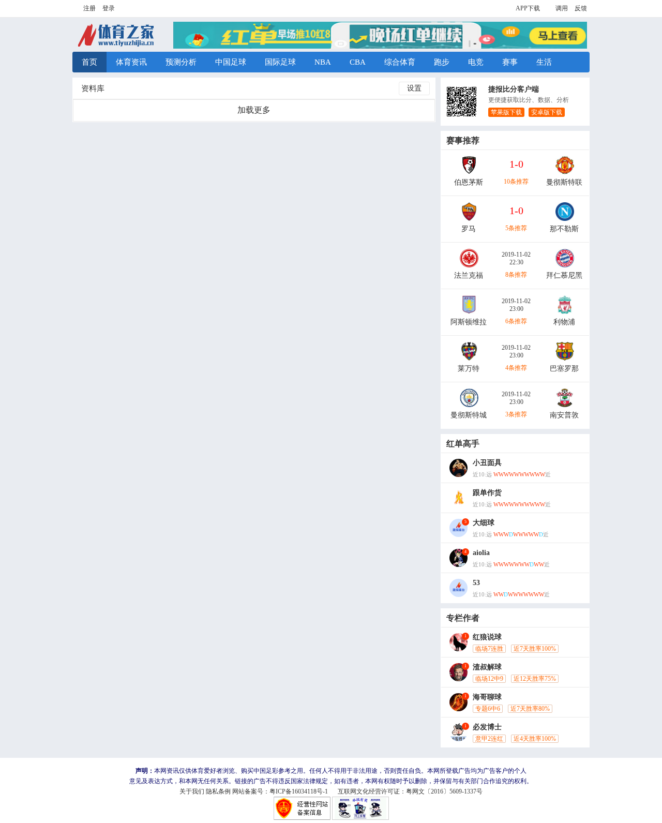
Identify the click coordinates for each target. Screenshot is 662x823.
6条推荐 (516, 321)
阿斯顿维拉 (468, 322)
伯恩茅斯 (468, 182)
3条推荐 (516, 414)
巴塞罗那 (564, 368)
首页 (89, 62)
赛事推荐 (462, 140)
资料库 (92, 88)
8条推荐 (516, 274)
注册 (89, 8)
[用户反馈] (541, 341)
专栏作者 (462, 617)
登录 (108, 8)
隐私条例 (218, 791)
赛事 (510, 62)
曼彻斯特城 (468, 415)
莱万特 (468, 368)
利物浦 (564, 322)
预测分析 (181, 62)
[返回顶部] (541, 300)
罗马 (468, 229)
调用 (561, 8)
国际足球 (280, 62)
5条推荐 (516, 228)
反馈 (581, 8)
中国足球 (230, 62)
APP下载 (528, 8)
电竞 (476, 62)
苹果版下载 (506, 112)
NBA (322, 62)
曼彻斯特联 (564, 182)
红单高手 (462, 443)
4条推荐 (516, 367)
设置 (414, 88)
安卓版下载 (546, 112)
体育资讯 (131, 62)
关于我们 (191, 791)
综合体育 (399, 62)
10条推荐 (516, 181)
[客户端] (541, 320)
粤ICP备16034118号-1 (298, 791)
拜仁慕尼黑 (564, 275)
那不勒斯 (564, 229)
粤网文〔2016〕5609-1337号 (444, 791)
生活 (544, 62)
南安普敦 (564, 415)
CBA (358, 62)
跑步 (441, 62)
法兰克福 (468, 275)
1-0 (516, 164)
